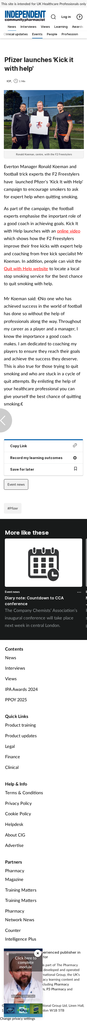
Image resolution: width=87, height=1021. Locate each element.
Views (11, 678)
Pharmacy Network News (19, 915)
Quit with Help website (26, 268)
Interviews (15, 668)
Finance (12, 756)
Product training (20, 725)
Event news (16, 484)
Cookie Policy (18, 813)
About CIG (15, 834)
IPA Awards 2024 (21, 689)
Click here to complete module (25, 962)
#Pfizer (12, 508)
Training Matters (20, 890)
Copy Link (18, 446)
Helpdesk (14, 824)
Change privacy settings (17, 1018)
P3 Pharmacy (56, 989)
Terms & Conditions (24, 792)
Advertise (14, 845)
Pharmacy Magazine (14, 875)
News (10, 657)
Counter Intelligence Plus (20, 935)
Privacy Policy (18, 803)
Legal (10, 746)
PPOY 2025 (16, 699)
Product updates (21, 735)
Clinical (12, 767)
